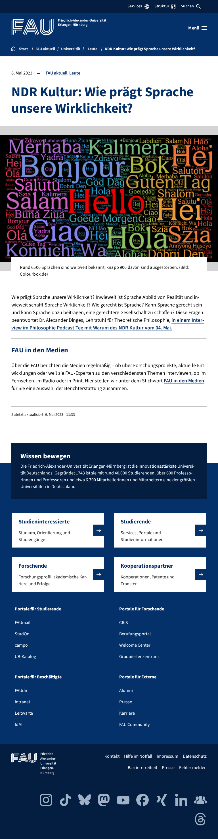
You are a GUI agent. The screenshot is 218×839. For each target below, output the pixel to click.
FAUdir (21, 690)
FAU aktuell (56, 73)
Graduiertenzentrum (139, 656)
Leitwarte (24, 713)
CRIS (123, 622)
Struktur (161, 6)
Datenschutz (195, 756)
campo (21, 645)
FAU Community (134, 724)
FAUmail (22, 622)
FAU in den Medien (184, 380)
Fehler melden (193, 768)
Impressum (167, 756)
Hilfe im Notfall (138, 756)
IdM (18, 724)
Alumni (126, 690)
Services (134, 6)
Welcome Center (134, 645)
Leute (74, 73)
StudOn (22, 634)
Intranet (22, 702)
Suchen (187, 6)
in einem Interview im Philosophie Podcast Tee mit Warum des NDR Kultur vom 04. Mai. (107, 324)
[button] (57, 530)
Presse (125, 702)
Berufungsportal (135, 634)
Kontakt (112, 756)
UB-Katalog (25, 656)
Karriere (127, 713)
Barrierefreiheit (142, 768)
